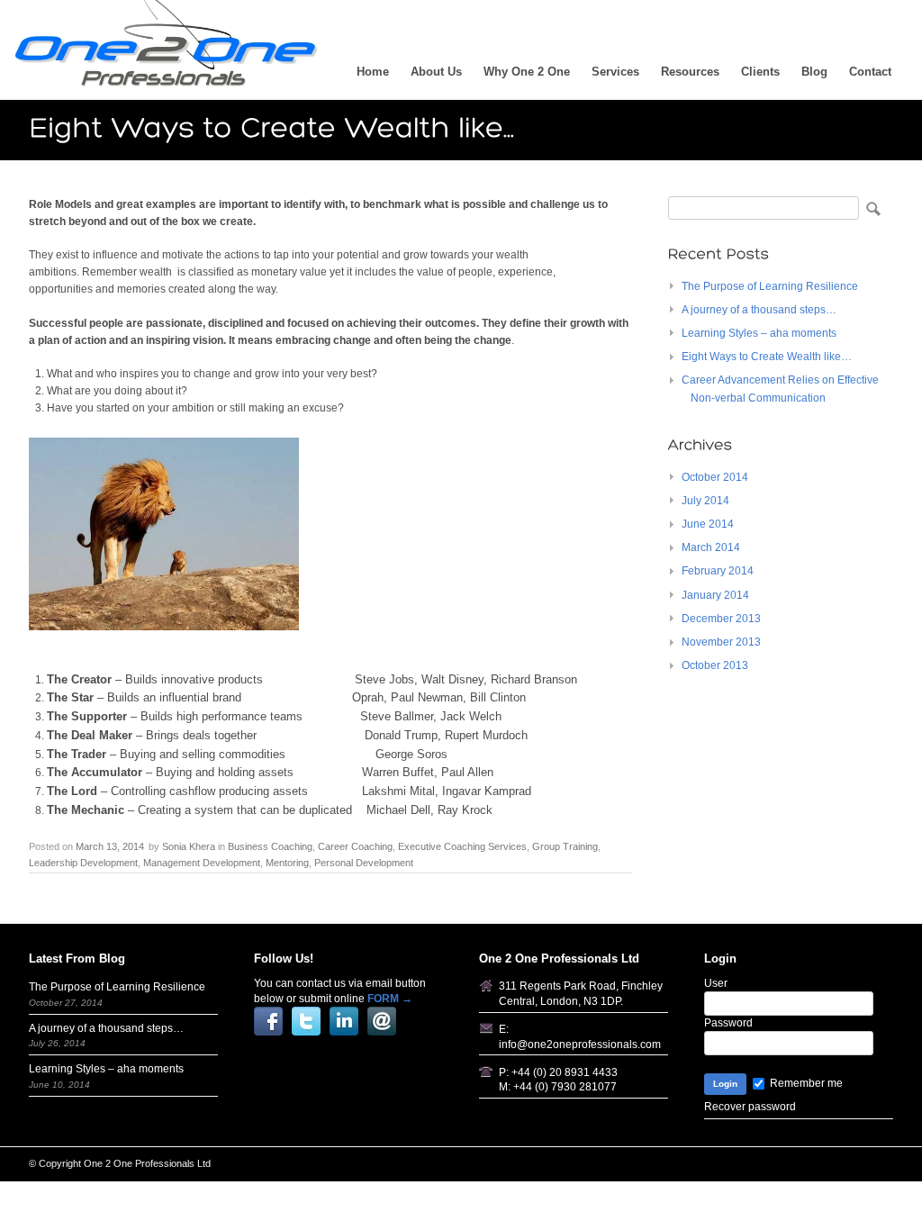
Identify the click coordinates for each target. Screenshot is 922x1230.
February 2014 (718, 571)
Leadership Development (83, 862)
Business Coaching (270, 846)
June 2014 (708, 524)
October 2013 (715, 665)
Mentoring (287, 862)
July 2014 (705, 500)
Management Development (201, 862)
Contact (870, 71)
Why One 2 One (527, 71)
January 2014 (715, 595)
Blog (814, 71)
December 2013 (721, 618)
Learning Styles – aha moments (759, 333)
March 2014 (711, 547)
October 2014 (715, 477)
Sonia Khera (188, 846)
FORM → (389, 998)
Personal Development (363, 862)
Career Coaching (355, 846)
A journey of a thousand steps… (759, 309)
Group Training (565, 846)
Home (373, 71)
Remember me (805, 1083)
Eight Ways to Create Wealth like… (767, 356)
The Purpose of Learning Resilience (770, 286)
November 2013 (721, 642)
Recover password (750, 1106)
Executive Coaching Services (462, 846)
